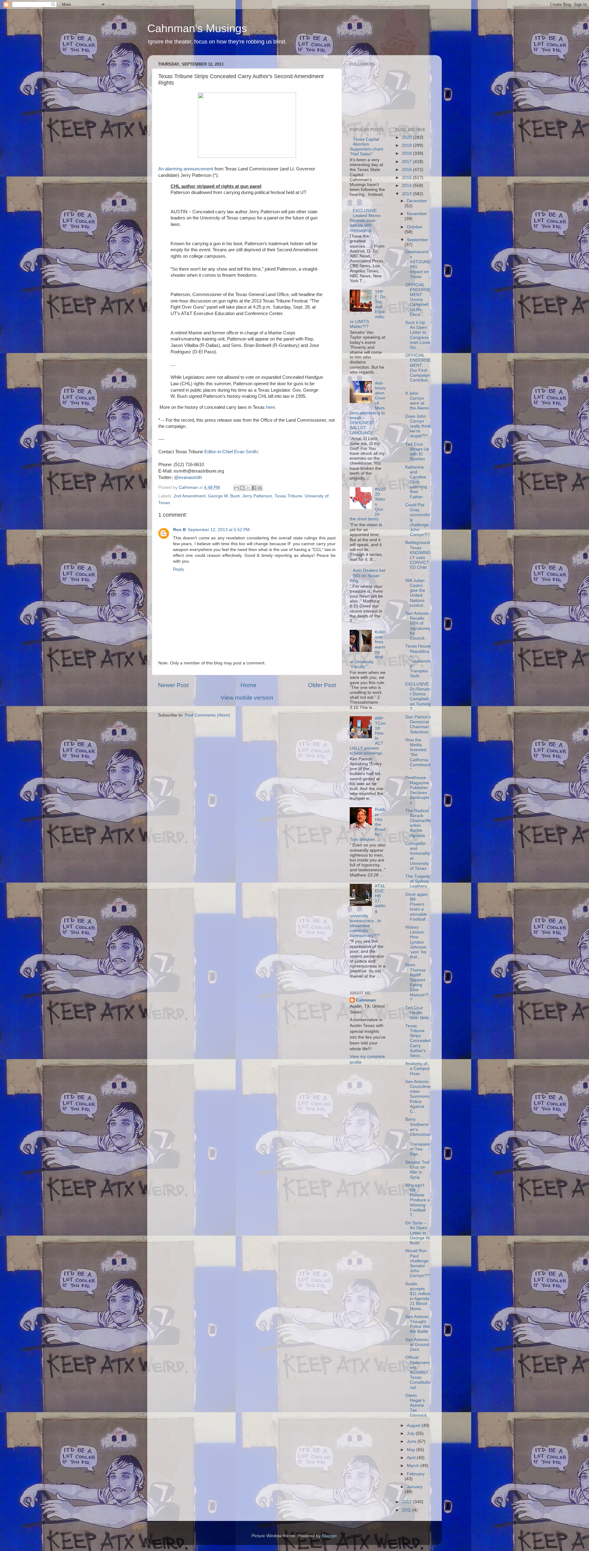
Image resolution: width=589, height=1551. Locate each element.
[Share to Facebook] (254, 488)
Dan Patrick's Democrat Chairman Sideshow (418, 724)
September (417, 240)
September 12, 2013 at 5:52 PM (219, 529)
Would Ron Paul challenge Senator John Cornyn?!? (417, 1263)
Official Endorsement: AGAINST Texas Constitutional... (417, 1372)
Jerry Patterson (257, 496)
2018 (407, 153)
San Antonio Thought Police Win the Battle (417, 1324)
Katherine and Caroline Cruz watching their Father (416, 482)
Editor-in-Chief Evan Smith (230, 451)
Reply (178, 569)
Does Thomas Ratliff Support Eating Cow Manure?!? (417, 982)
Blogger (329, 1536)
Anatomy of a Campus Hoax (417, 1068)
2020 (407, 137)
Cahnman (366, 1000)
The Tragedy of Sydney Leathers (417, 881)
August (414, 1425)
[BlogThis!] (242, 488)
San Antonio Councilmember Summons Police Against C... (417, 1096)
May (411, 1449)
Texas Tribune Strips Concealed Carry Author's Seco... (418, 1041)
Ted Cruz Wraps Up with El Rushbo (417, 452)
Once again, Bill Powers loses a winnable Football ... (417, 907)
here (270, 407)
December (417, 201)
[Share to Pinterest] (260, 488)
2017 (407, 161)
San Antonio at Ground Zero (417, 1344)
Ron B (179, 529)
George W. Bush (224, 496)
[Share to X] (248, 488)
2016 (407, 169)
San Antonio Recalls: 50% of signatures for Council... (417, 626)
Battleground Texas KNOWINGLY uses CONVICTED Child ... (418, 557)
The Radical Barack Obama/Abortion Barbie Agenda (418, 823)
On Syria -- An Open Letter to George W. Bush (418, 1233)
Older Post (322, 685)
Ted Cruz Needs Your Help (417, 1012)
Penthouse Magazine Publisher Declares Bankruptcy (417, 790)
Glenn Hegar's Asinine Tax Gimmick (416, 1405)
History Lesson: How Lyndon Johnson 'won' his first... (415, 942)
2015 (407, 177)
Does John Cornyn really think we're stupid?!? (418, 426)
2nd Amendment (190, 496)
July (411, 1433)
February (416, 1474)
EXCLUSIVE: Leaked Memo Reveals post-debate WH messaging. (365, 220)
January (414, 1486)
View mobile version (247, 697)
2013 (407, 194)
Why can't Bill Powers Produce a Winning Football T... (417, 1200)
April (412, 1457)
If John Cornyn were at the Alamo (417, 401)
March (413, 1465)
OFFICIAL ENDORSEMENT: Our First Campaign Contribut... (418, 370)
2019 (407, 145)
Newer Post (173, 685)
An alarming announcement (185, 168)
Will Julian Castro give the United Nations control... (416, 593)
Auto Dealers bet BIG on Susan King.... (367, 575)
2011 (407, 1510)
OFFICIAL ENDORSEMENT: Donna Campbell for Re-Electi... (418, 300)
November (417, 213)
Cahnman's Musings (197, 28)
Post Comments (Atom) (207, 715)
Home (248, 685)
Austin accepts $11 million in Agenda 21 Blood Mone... (417, 1296)
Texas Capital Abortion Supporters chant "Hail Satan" (366, 147)
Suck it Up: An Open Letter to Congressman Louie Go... (417, 335)
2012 (407, 1502)
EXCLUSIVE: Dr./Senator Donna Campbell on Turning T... (418, 696)
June (412, 1441)
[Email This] (236, 488)
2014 (407, 185)
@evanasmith (188, 477)
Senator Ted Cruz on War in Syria (417, 1170)
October (414, 227)
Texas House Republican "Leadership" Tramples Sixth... (418, 661)
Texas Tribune (288, 496)
